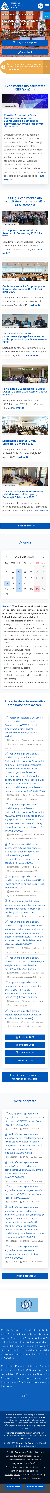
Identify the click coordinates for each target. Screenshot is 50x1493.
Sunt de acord (13, 1487)
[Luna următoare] (43, 556)
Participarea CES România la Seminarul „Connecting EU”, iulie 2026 (22, 233)
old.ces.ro (25, 1438)
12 (19, 578)
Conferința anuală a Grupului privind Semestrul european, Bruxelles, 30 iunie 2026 (24, 289)
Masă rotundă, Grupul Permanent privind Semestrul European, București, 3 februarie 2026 (22, 494)
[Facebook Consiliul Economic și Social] (24, 1396)
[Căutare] (40, 6)
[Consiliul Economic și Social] (5, 6)
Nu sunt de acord (35, 1487)
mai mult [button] (14, 69)
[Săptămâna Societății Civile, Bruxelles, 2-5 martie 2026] (25, 431)
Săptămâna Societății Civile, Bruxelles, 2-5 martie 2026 (19, 442)
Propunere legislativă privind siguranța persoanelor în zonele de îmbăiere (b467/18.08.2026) (23, 1015)
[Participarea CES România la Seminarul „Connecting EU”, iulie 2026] (25, 218)
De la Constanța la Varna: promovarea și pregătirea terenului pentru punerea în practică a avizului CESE (24, 337)
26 (18, 589)
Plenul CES (8, 606)
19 (19, 583)
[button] (46, 15)
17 (7, 583)
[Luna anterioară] (6, 556)
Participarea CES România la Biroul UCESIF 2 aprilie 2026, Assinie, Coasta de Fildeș (24, 391)
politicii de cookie (32, 1478)
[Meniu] (47, 6)
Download (39, 740)
